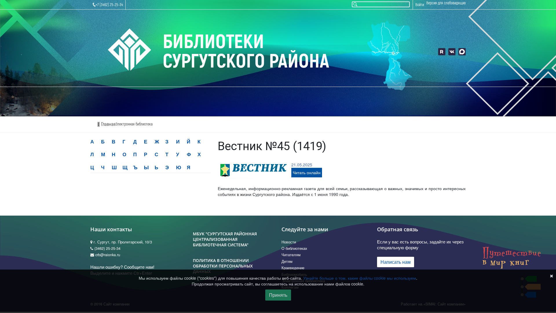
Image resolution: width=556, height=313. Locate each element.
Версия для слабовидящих (446, 3)
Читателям (291, 254)
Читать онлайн (307, 172)
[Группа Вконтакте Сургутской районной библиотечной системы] (452, 51)
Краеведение (292, 267)
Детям (286, 261)
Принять (278, 295)
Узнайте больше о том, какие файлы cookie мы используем (359, 278)
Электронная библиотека (134, 124)
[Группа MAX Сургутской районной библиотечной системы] (462, 51)
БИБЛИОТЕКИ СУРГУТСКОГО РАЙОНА (246, 52)
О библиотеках (294, 248)
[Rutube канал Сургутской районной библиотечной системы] (441, 51)
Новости (288, 242)
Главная (108, 124)
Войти (419, 4)
